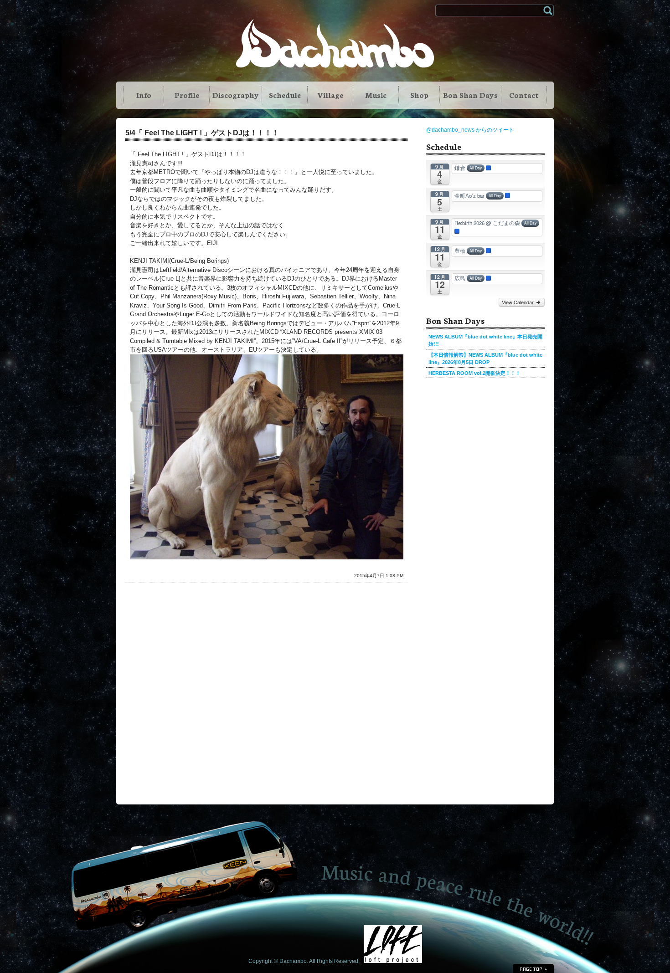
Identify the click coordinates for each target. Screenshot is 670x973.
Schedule (285, 94)
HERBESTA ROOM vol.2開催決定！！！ (474, 373)
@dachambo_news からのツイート (470, 130)
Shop (419, 94)
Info (143, 94)
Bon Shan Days (470, 94)
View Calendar (518, 302)
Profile (187, 94)
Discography (235, 94)
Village (330, 94)
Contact (524, 94)
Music (376, 94)
